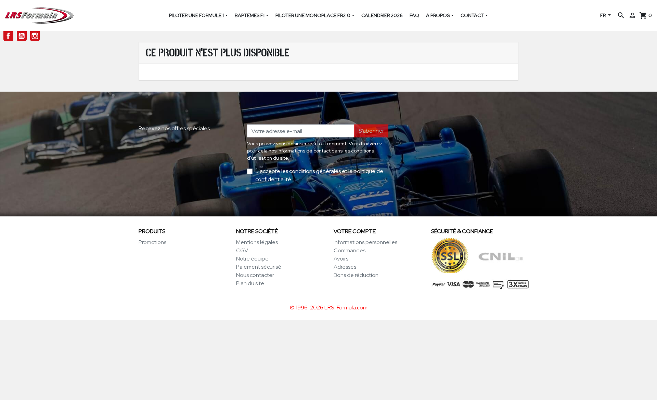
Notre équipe (252, 258)
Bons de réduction (356, 275)
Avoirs (341, 258)
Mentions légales (257, 242)
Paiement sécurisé (258, 266)
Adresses (345, 266)
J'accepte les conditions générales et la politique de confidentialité (319, 175)
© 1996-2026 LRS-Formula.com (329, 307)
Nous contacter (255, 275)
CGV (242, 250)
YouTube (22, 36)
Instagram (35, 36)
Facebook (8, 36)
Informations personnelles (365, 242)
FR (603, 15)
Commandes (349, 250)
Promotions (152, 242)
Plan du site (250, 283)
